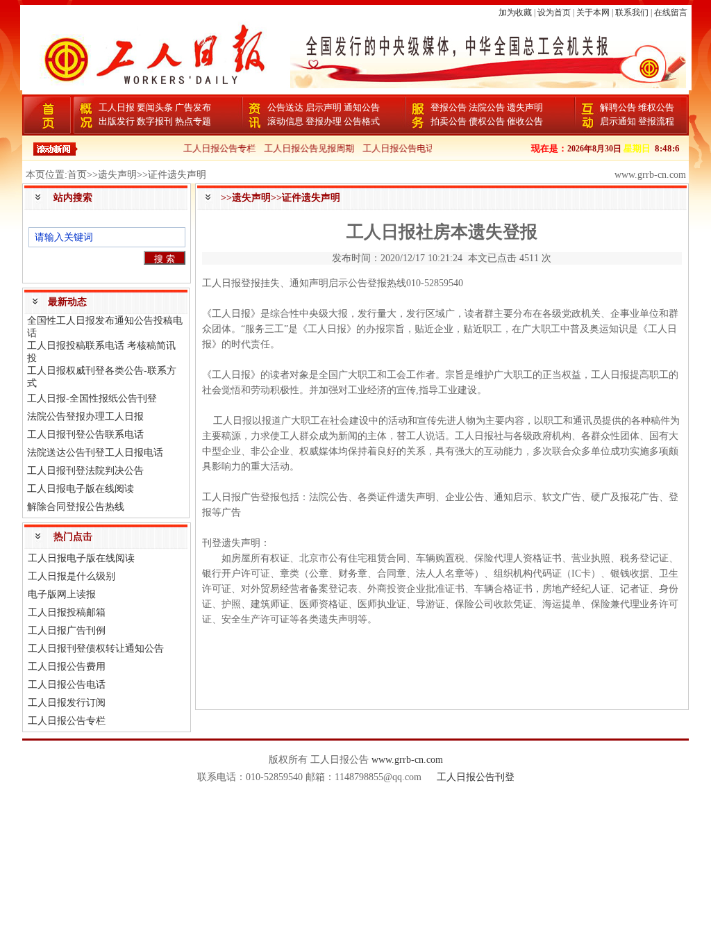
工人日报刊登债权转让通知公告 (96, 648)
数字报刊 (155, 121)
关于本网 (593, 12)
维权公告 (656, 107)
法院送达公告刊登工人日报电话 (95, 452)
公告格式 (362, 121)
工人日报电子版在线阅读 (80, 489)
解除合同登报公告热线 (75, 507)
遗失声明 (525, 107)
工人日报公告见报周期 (301, 148)
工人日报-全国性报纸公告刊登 (92, 398)
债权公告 (487, 121)
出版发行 (117, 121)
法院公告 (487, 107)
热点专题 (193, 121)
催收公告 (525, 121)
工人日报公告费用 (67, 666)
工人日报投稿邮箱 (67, 612)
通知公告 (362, 107)
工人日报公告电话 (391, 148)
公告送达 (285, 107)
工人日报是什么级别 (71, 576)
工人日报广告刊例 (67, 630)
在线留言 (670, 12)
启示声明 (324, 107)
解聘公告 (618, 107)
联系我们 (632, 12)
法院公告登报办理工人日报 (85, 416)
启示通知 (618, 121)
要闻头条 (155, 107)
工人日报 (117, 107)
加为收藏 (515, 12)
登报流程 (656, 121)
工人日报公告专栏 (212, 148)
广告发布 (193, 107)
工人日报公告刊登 (476, 777)
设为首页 (554, 12)
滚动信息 (285, 121)
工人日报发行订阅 (67, 703)
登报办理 (324, 121)
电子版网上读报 (62, 594)
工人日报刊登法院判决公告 (85, 470)
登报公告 (448, 107)
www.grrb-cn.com (407, 759)
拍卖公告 (448, 121)
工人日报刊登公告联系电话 (85, 434)
